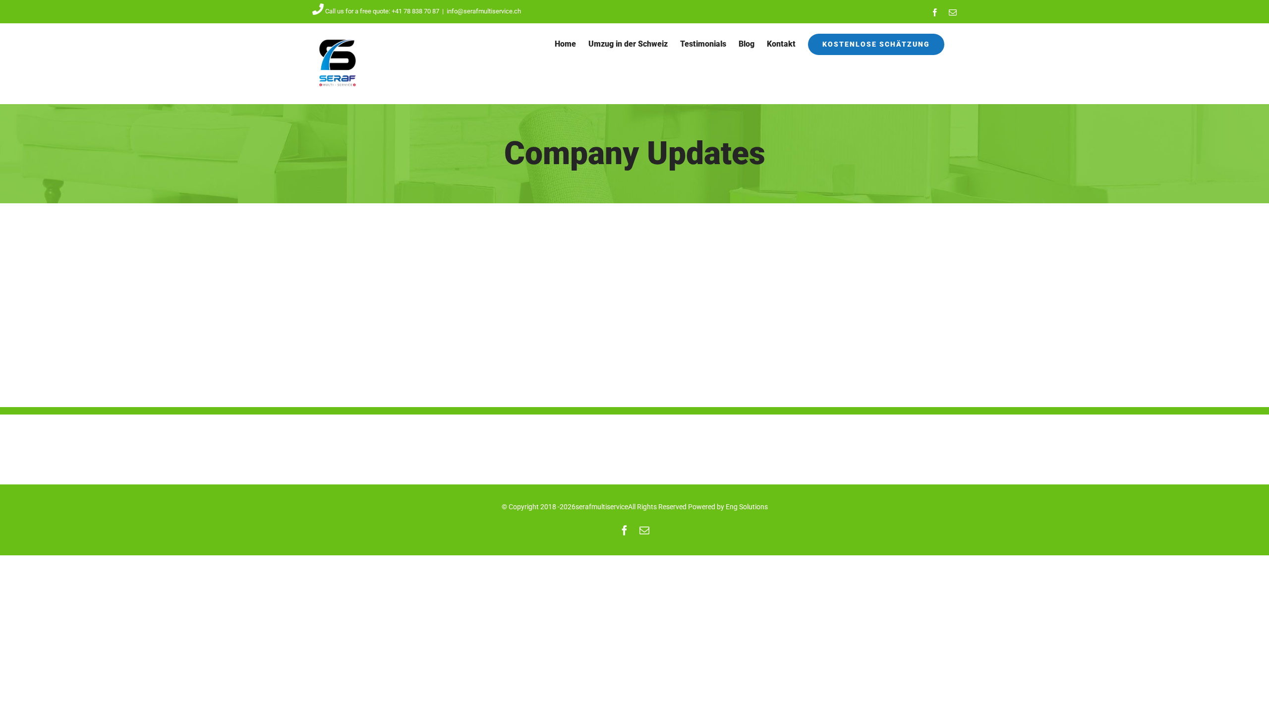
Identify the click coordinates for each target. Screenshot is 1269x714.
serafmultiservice (602, 507)
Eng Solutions (747, 507)
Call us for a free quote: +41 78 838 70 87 (382, 11)
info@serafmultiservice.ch (484, 11)
